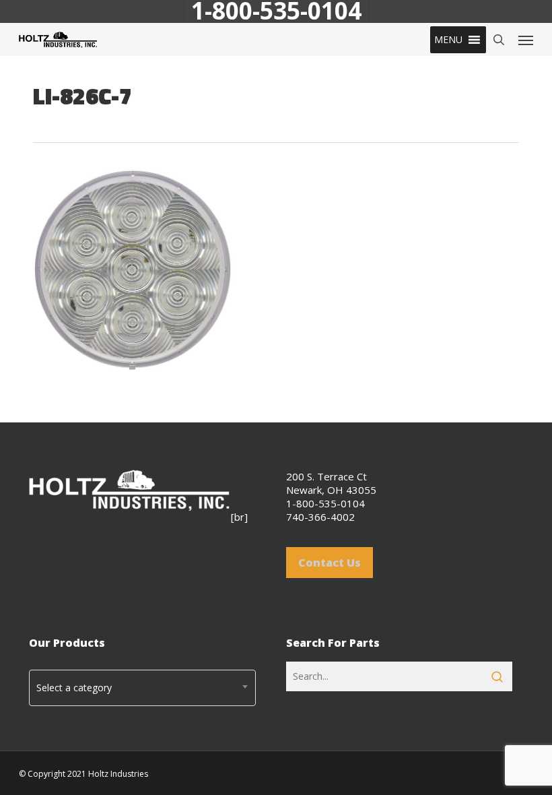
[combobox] (142, 688)
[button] (448, 39)
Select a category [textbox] (74, 687)
